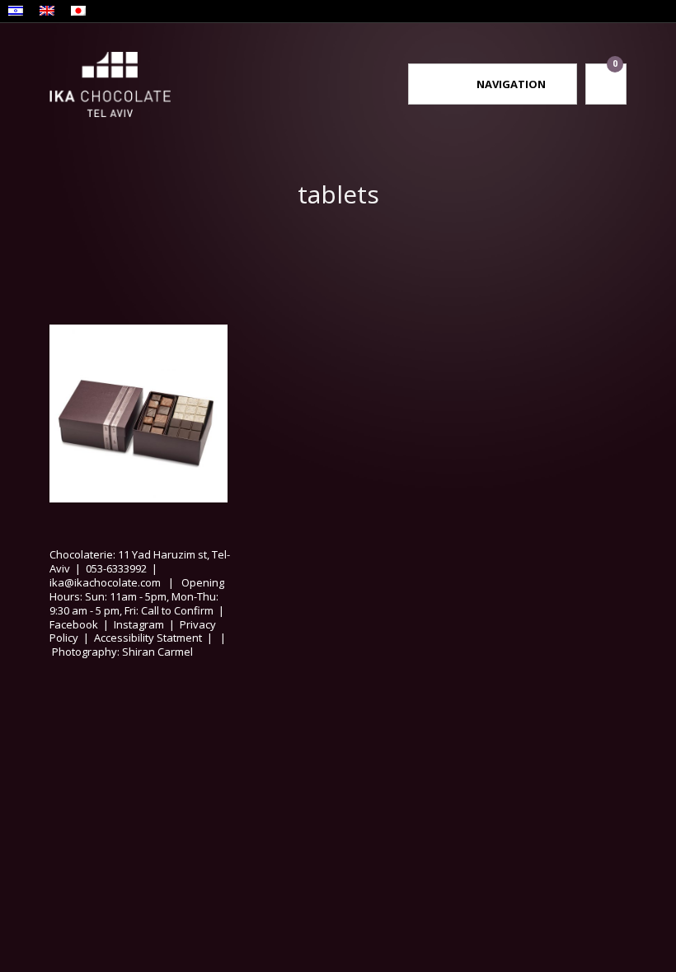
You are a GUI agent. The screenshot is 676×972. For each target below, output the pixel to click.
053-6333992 (116, 568)
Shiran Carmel (156, 651)
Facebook (73, 624)
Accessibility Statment (148, 637)
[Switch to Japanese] (78, 12)
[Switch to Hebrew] (15, 12)
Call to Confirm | (185, 610)
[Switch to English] (47, 12)
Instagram (139, 624)
